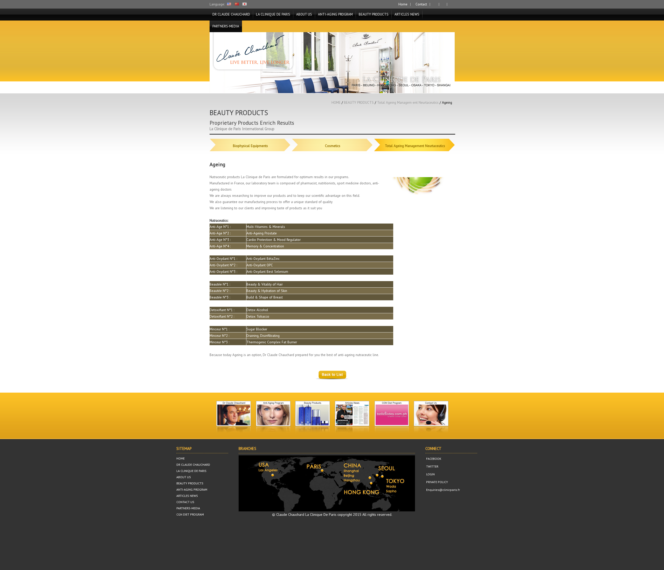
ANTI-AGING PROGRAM (335, 14)
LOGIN (430, 474)
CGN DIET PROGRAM (190, 514)
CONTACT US (185, 502)
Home (402, 4)
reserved (384, 514)
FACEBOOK (433, 459)
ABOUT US (304, 14)
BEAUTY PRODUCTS (374, 14)
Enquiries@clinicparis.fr (442, 490)
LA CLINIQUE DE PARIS (273, 14)
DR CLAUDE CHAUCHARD (231, 14)
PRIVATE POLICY (436, 482)
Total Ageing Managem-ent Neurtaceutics (408, 102)
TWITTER (431, 466)
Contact (420, 4)
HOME (336, 102)
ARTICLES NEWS (407, 14)
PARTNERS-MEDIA (225, 26)
